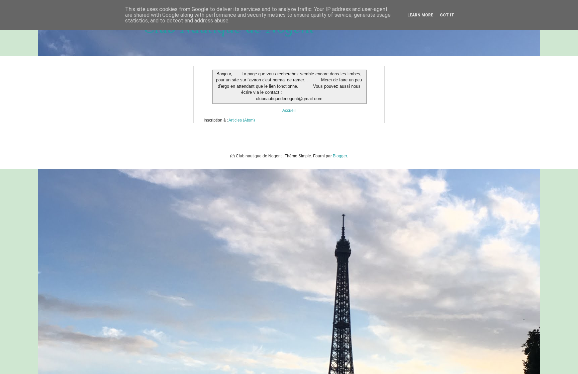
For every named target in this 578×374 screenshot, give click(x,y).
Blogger (340, 156)
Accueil (289, 110)
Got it (447, 15)
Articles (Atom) (241, 120)
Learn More (420, 15)
